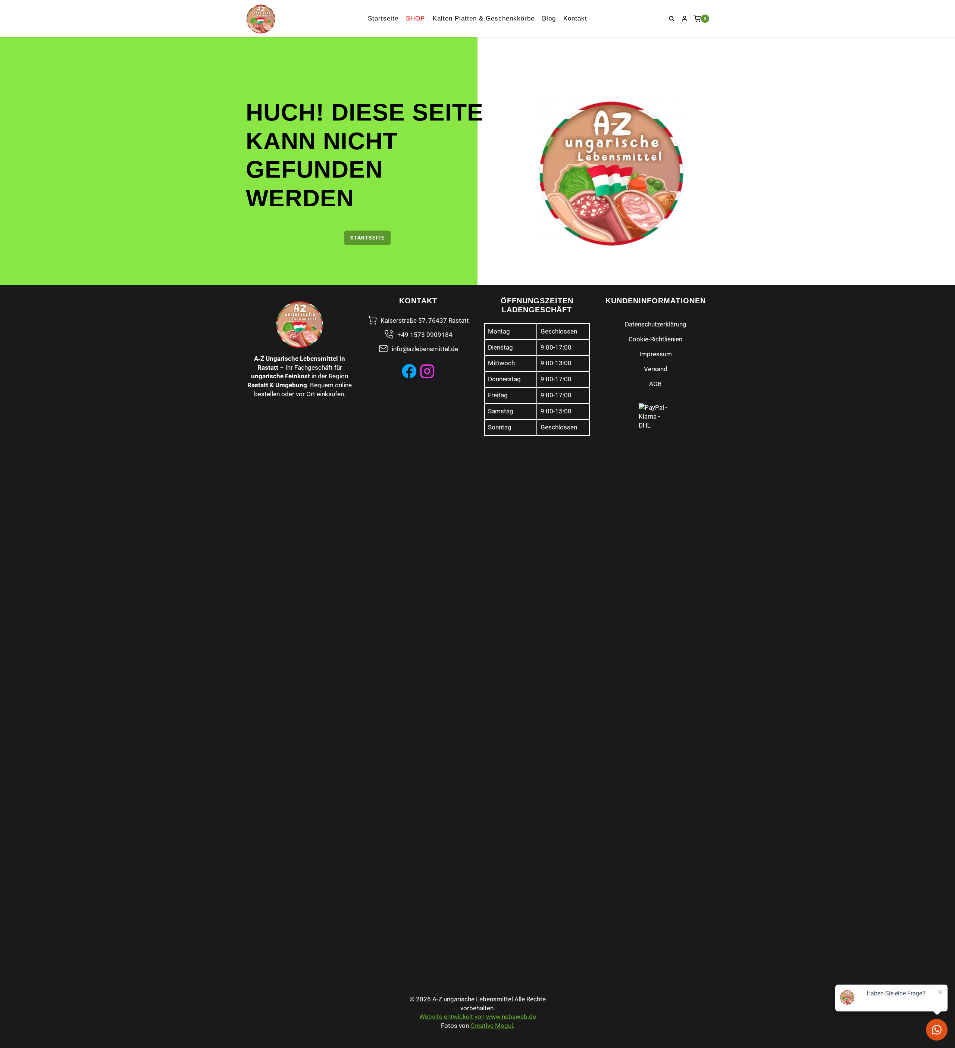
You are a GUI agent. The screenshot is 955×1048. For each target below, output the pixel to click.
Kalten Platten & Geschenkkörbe (484, 18)
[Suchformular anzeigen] (671, 18)
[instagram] (427, 371)
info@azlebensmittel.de (425, 349)
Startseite (383, 18)
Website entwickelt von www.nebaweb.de (477, 1016)
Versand (655, 369)
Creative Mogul (491, 1025)
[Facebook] (409, 371)
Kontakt (575, 18)
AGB (655, 384)
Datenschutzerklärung (655, 324)
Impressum (655, 354)
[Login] (684, 18)
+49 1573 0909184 (425, 334)
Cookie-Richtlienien (655, 339)
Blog (549, 18)
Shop (415, 18)
